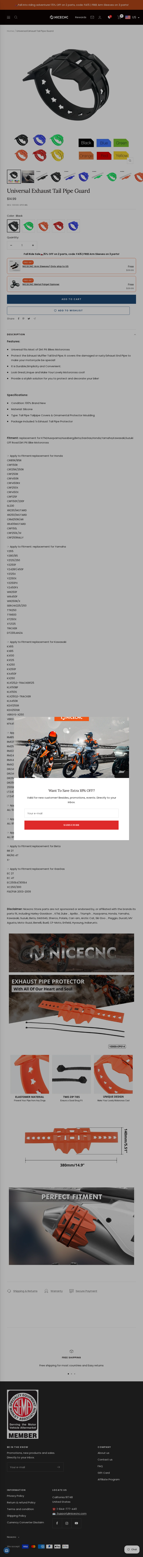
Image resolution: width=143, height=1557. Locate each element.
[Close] (123, 722)
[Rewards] (6, 1550)
